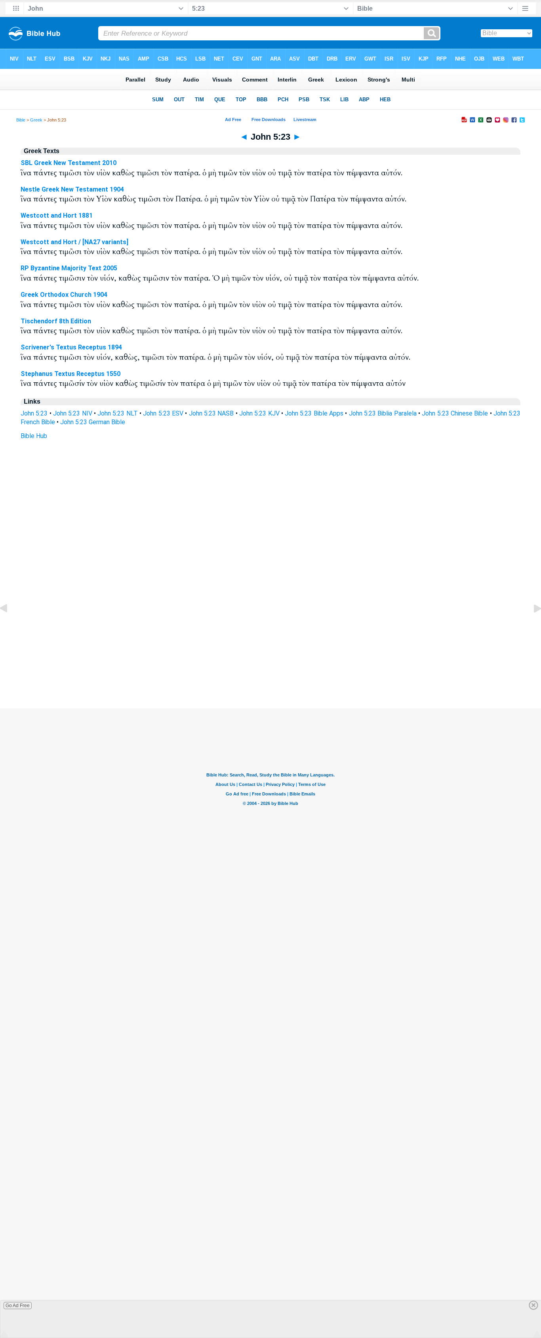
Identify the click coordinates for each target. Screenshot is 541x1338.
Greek (36, 120)
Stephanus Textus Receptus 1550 (70, 374)
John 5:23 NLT (117, 413)
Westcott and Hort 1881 (57, 215)
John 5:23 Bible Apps (314, 413)
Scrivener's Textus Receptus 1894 (71, 347)
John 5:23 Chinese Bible (455, 413)
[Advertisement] (270, 660)
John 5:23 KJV (259, 413)
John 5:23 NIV (72, 413)
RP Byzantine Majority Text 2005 (69, 268)
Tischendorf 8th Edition (56, 321)
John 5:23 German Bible (92, 422)
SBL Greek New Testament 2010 (68, 163)
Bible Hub (34, 436)
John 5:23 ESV (163, 413)
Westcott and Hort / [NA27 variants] (74, 242)
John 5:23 (34, 413)
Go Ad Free (18, 1305)
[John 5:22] (10, 626)
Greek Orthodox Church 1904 (64, 294)
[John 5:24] (531, 626)
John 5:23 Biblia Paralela (383, 413)
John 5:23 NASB (211, 413)
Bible (20, 120)
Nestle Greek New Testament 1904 (72, 189)
